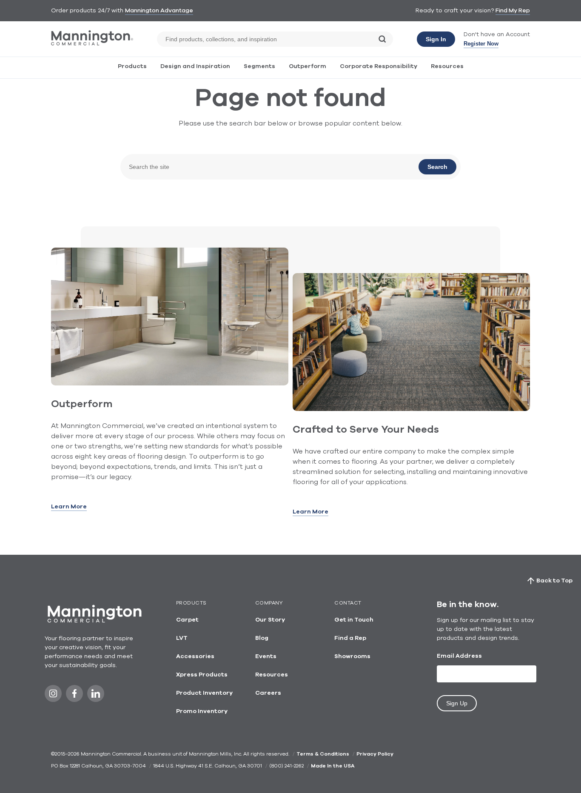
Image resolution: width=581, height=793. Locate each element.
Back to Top (554, 581)
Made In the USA (332, 765)
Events (265, 656)
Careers (268, 693)
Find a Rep (350, 638)
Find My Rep (513, 11)
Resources (447, 66)
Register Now (481, 43)
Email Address (459, 656)
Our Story (270, 620)
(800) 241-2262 (286, 765)
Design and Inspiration (195, 66)
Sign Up (456, 703)
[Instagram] (53, 696)
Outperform (307, 66)
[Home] (92, 44)
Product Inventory (204, 693)
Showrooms (352, 656)
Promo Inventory (202, 711)
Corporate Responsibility (378, 66)
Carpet (187, 620)
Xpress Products (202, 675)
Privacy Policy (374, 753)
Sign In (436, 39)
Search (437, 166)
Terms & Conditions (322, 753)
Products (132, 66)
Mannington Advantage (159, 11)
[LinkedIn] (95, 696)
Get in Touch (353, 620)
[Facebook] (74, 696)
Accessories (195, 656)
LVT (182, 638)
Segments (259, 66)
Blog (261, 638)
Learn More (69, 507)
